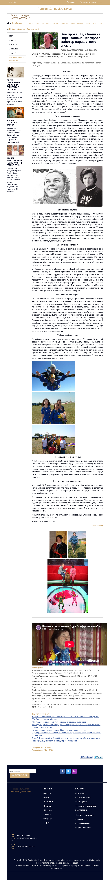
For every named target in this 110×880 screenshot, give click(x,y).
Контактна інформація (85, 815)
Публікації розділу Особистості (16, 59)
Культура (12, 40)
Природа (47, 793)
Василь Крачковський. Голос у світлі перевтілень (14, 161)
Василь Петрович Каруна (12, 122)
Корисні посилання (83, 828)
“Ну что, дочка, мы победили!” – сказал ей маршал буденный (59, 722)
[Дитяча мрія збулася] (54, 186)
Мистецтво (13, 49)
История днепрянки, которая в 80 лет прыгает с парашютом (59, 730)
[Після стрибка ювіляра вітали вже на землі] (54, 439)
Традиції (12, 53)
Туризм (47, 823)
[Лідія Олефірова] (58, 544)
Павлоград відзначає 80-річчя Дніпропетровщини (54, 741)
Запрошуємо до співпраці (86, 806)
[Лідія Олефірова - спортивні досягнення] (89, 186)
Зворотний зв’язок (83, 823)
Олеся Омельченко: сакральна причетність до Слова (13, 85)
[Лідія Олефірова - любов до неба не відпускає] (77, 544)
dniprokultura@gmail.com (25, 846)
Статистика (80, 819)
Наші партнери (81, 802)
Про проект (71, 2)
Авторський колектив (88, 2)
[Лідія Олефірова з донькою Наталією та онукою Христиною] (54, 408)
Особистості (48, 802)
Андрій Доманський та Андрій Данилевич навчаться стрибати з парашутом (66, 738)
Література (13, 45)
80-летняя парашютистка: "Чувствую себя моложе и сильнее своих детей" (65, 716)
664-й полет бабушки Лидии (44, 719)
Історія (11, 36)
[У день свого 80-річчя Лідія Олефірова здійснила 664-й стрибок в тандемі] (54, 376)
